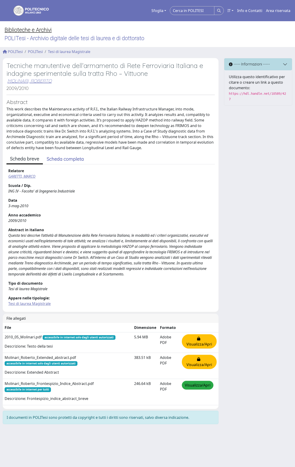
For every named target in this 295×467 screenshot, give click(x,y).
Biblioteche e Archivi (28, 30)
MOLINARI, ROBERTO (29, 81)
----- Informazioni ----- (251, 64)
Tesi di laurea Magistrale (69, 51)
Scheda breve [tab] (24, 159)
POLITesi (15, 51)
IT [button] (229, 10)
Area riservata (278, 10)
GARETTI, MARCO (21, 176)
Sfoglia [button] (157, 10)
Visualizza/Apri (199, 341)
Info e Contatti (249, 10)
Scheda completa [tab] (65, 159)
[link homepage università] (28, 10)
